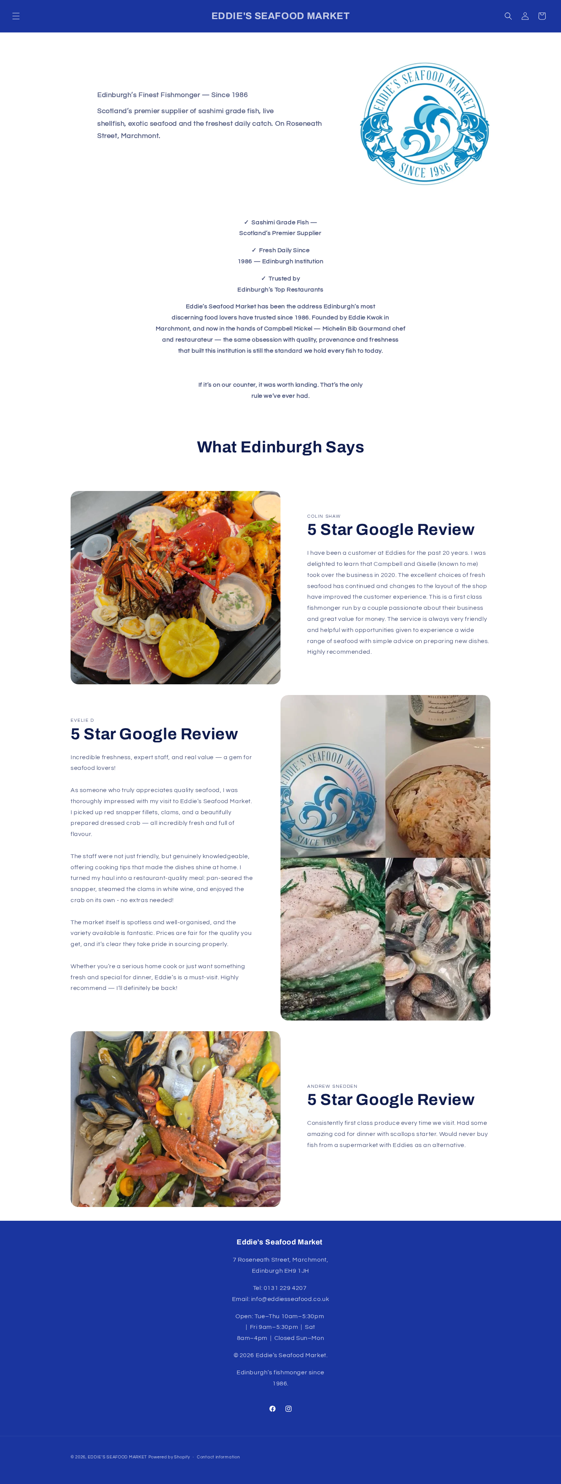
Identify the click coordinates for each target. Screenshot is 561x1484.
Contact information (218, 1457)
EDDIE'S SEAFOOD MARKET (117, 1457)
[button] (16, 16)
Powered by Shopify (169, 1457)
